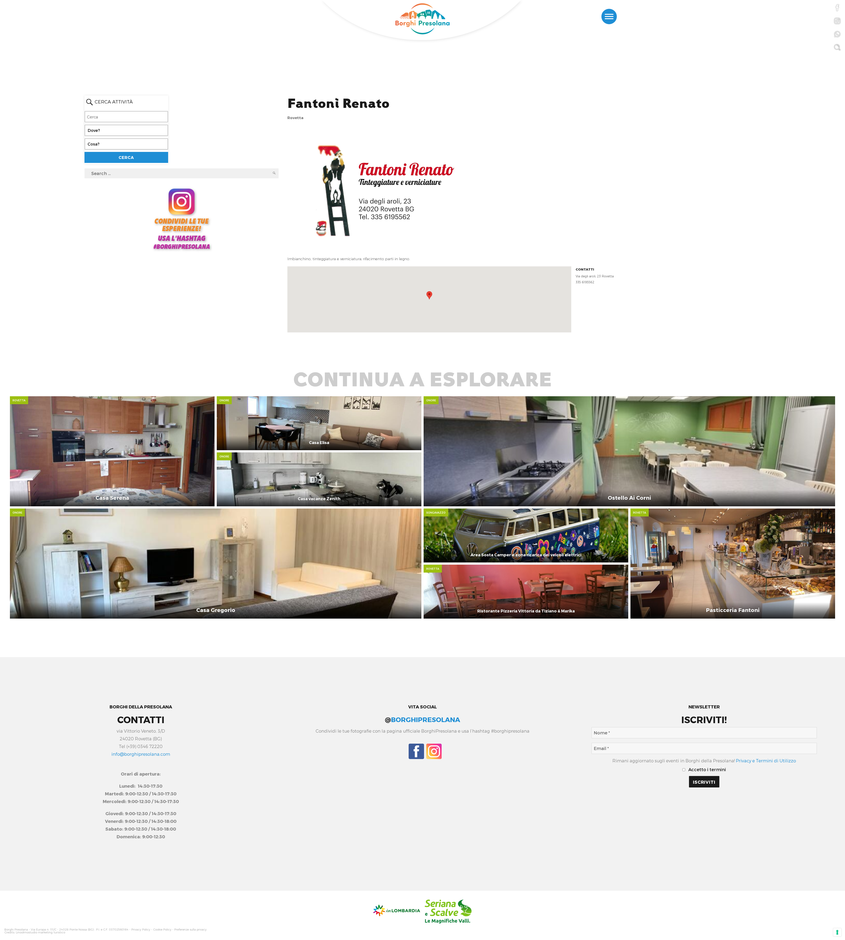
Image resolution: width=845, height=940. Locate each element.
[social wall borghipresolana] (181, 218)
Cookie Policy (162, 929)
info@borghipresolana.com (140, 754)
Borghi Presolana (16, 929)
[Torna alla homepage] (422, 19)
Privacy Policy (140, 929)
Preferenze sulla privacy (190, 929)
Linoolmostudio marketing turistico (40, 932)
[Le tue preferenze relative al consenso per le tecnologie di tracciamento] (837, 932)
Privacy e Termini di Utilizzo (766, 760)
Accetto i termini (706, 769)
